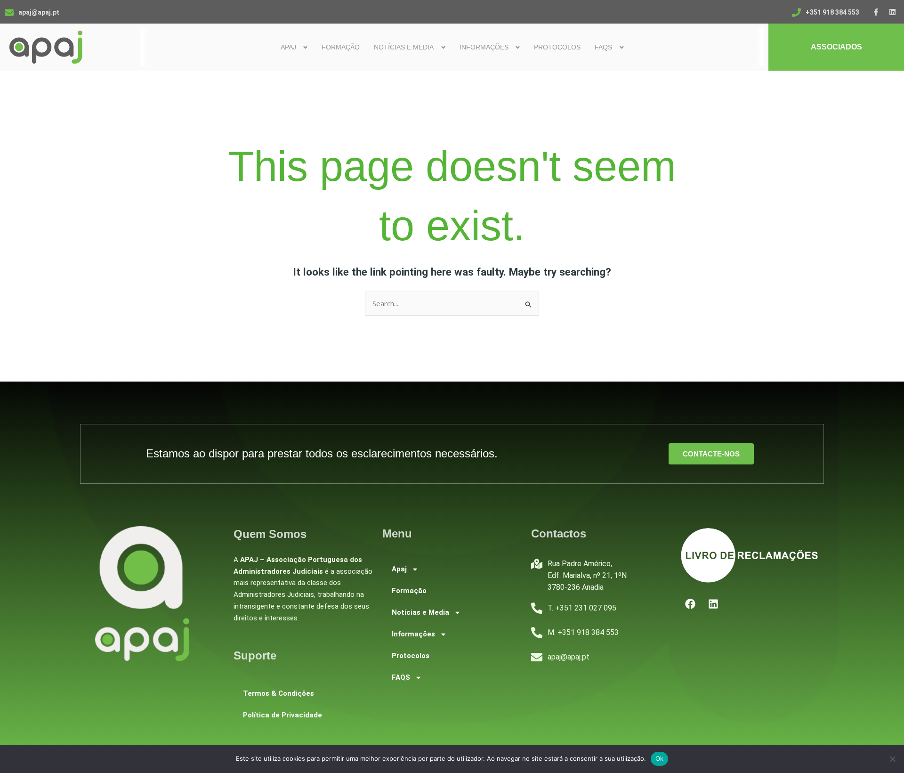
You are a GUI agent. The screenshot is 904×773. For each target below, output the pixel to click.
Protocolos (557, 47)
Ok (659, 758)
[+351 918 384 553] (796, 12)
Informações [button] (484, 47)
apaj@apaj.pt (38, 12)
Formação (341, 47)
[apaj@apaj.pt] (9, 12)
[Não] (892, 759)
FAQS (401, 677)
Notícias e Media (420, 612)
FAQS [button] (603, 47)
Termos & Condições (278, 693)
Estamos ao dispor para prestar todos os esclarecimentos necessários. (322, 453)
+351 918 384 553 (832, 12)
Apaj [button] (288, 47)
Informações (413, 634)
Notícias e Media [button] (404, 47)
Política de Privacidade (282, 715)
